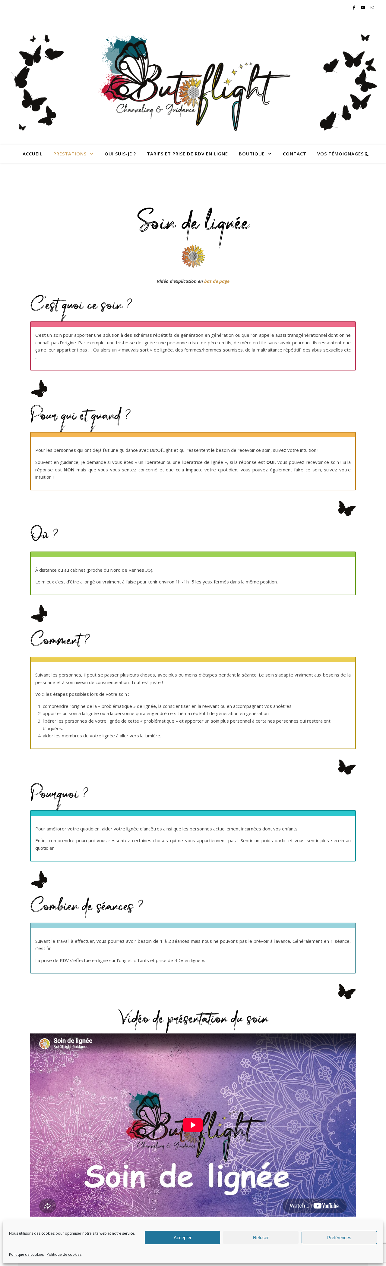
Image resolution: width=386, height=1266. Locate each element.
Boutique (252, 154)
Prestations (70, 154)
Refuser (261, 1237)
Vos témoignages (340, 154)
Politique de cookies (26, 1254)
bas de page (216, 281)
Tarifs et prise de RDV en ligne (187, 154)
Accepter (182, 1237)
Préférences (339, 1237)
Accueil (33, 154)
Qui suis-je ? (120, 154)
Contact (294, 154)
